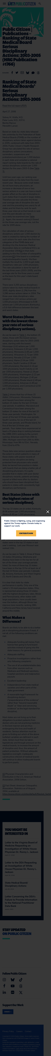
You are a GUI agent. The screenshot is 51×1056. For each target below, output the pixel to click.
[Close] (48, 512)
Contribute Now (26, 533)
